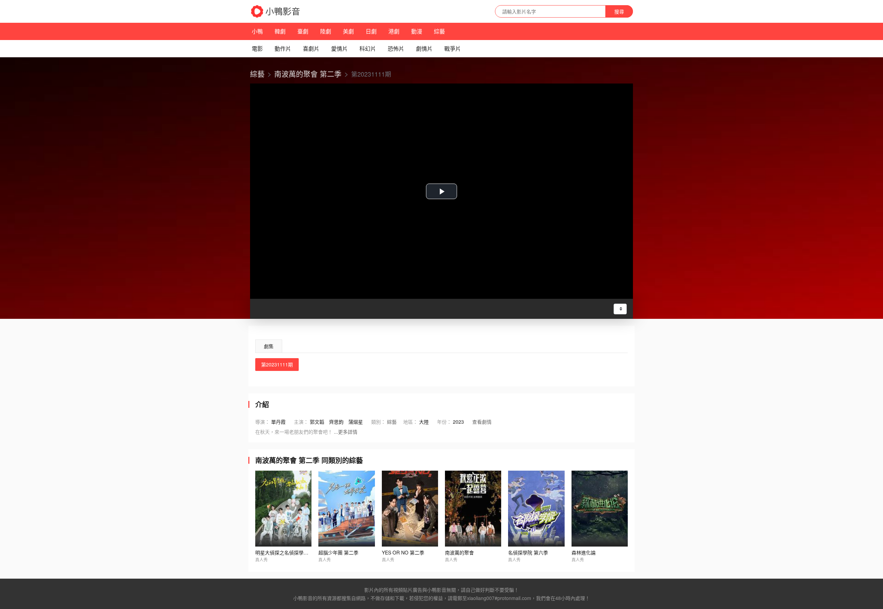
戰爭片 (452, 48)
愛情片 (339, 48)
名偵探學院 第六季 (528, 552)
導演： (262, 421)
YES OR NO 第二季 (403, 552)
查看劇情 (482, 421)
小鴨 (257, 31)
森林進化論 (584, 552)
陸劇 (325, 31)
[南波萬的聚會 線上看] (473, 509)
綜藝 (439, 31)
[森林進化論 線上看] (600, 509)
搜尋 (619, 11)
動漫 (416, 31)
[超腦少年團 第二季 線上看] (346, 509)
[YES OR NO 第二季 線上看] (410, 509)
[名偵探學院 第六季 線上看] (536, 509)
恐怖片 (396, 48)
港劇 (393, 31)
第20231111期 (277, 364)
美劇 (348, 31)
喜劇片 (311, 48)
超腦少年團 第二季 (338, 552)
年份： (444, 421)
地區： (410, 421)
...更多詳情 (345, 431)
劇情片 (424, 48)
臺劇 (302, 31)
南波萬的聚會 (459, 552)
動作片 (283, 48)
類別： (378, 421)
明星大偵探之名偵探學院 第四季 (289, 552)
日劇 (371, 31)
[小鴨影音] (276, 11)
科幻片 (367, 48)
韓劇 (280, 31)
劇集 (269, 346)
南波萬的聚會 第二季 (307, 73)
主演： (301, 421)
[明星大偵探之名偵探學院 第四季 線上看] (283, 509)
